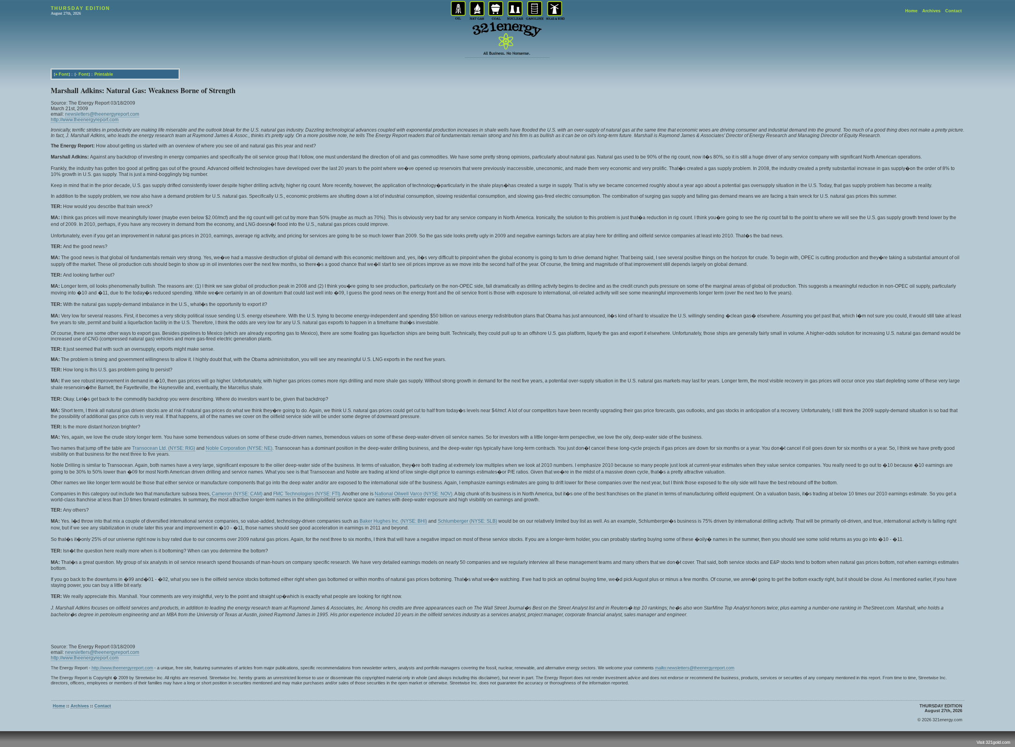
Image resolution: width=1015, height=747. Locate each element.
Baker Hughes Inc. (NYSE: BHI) (393, 521)
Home (911, 10)
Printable (103, 74)
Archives (931, 10)
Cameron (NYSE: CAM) (237, 494)
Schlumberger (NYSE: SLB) (467, 521)
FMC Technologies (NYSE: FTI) (306, 494)
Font (64, 74)
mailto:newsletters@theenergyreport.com (694, 667)
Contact (953, 10)
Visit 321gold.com (993, 742)
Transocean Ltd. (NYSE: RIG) (163, 448)
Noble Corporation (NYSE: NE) (239, 448)
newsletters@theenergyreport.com (102, 114)
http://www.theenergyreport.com (85, 119)
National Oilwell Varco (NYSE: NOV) (413, 494)
